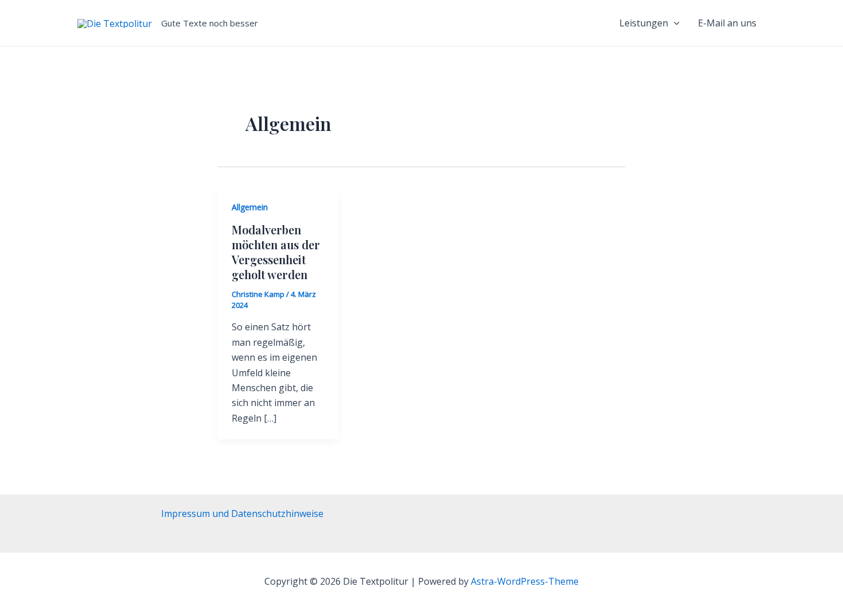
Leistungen (643, 23)
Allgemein (250, 207)
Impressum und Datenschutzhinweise (242, 513)
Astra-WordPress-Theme (525, 581)
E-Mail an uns (727, 23)
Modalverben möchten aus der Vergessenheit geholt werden (276, 252)
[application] (674, 23)
